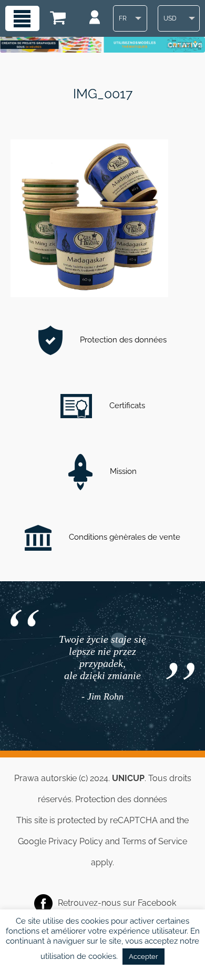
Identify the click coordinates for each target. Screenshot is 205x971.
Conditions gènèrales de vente (123, 537)
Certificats (126, 405)
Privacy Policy (75, 841)
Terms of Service (154, 841)
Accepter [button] (143, 956)
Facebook (157, 903)
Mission (122, 471)
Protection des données (122, 340)
